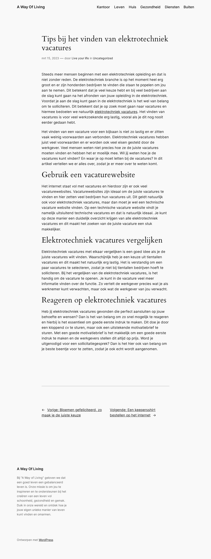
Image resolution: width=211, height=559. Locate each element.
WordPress (46, 540)
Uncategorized (103, 58)
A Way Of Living (31, 7)
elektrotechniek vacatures (116, 112)
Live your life (80, 58)
